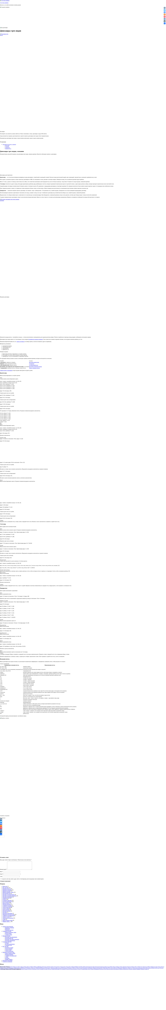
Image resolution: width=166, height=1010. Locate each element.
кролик (146, 966)
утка (105, 969)
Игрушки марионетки (7, 896)
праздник (121, 967)
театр (80, 969)
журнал (78, 966)
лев (157, 966)
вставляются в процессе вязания (35, 339)
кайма (112, 966)
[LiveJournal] (83, 832)
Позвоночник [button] (3, 559)
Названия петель (8, 148)
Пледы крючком (6, 909)
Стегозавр (7, 146)
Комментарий (3, 869)
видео (33, 966)
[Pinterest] (83, 828)
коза (122, 966)
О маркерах (31, 363)
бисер (19, 966)
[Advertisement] (83, 17)
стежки (59, 969)
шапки (135, 969)
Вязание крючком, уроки (8, 892)
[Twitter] (83, 822)
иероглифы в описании (88, 966)
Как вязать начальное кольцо (35, 366)
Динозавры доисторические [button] (6, 175)
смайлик (43, 969)
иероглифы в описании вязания (99, 966)
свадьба (23, 969)
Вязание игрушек (6, 891)
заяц (82, 966)
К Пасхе (4, 899)
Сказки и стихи (6, 916)
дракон (62, 966)
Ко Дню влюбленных (7, 901)
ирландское (107, 966)
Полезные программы (7, 913)
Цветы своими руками (8, 920)
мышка (44, 967)
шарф (140, 969)
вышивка (40, 966)
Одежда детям (6, 908)
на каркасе (48, 967)
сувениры (63, 969)
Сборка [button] (1, 520)
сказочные (34, 969)
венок (29, 966)
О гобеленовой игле (33, 365)
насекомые (54, 967)
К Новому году (6, 898)
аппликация (10, 966)
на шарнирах (65, 967)
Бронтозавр (7, 145)
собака (47, 969)
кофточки (141, 966)
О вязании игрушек (7, 905)
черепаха (131, 969)
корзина (130, 966)
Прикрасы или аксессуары (8, 914)
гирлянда (45, 966)
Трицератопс (7, 147)
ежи (68, 966)
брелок (23, 966)
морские (34, 967)
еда (65, 966)
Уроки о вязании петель (34, 368)
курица (154, 966)
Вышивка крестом (7, 888)
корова (133, 966)
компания (125, 966)
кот (136, 966)
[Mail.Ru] (83, 830)
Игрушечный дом (6, 893)
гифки (49, 966)
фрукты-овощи (110, 969)
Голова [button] (1, 545)
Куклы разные (6, 902)
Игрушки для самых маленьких (10, 895)
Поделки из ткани (7, 911)
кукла (150, 966)
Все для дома (5, 887)
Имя (1, 871)
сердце (30, 969)
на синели (59, 967)
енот (70, 966)
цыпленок (126, 969)
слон (39, 969)
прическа (131, 967)
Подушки (5, 912)
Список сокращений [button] (4, 663)
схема (72, 969)
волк (36, 966)
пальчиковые (86, 967)
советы (54, 969)
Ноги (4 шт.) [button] (2, 572)
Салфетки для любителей (8, 915)
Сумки (4, 919)
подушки (111, 967)
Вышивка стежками (7, 889)
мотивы (39, 967)
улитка (102, 969)
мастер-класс (18, 967)
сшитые (76, 969)
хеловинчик (117, 969)
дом (59, 966)
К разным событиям (7, 900)
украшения (97, 969)
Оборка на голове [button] (4, 600)
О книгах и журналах (7, 906)
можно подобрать (20, 341)
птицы (154, 967)
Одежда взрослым (7, 907)
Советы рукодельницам (8, 918)
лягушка (7, 967)
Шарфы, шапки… (6, 921)
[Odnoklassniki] (83, 826)
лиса (160, 966)
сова (50, 969)
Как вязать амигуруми (34, 362)
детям (56, 966)
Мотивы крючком (6, 904)
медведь (24, 967)
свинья (27, 969)
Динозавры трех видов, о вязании (9, 144)
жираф (74, 966)
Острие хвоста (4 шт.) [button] (5, 569)
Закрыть (8, 966)
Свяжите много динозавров (6, 370)
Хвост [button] (1, 480)
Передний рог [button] (3, 625)
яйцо (147, 969)
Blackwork (5, 886)
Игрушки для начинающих (9, 894)
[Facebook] (83, 824)
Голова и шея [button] (3, 437)
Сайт (1, 876)
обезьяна (70, 967)
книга (119, 966)
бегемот (16, 966)
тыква (92, 969)
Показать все (3, 966)
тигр (89, 969)
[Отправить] (83, 834)
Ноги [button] (1, 424)
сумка (68, 969)
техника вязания (85, 969)
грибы (52, 966)
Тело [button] (1, 377)
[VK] (83, 820)
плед (102, 967)
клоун (115, 966)
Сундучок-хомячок (4, 2)
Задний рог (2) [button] (3, 632)
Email (1, 874)
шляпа (144, 969)
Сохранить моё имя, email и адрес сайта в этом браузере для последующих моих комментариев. (23, 878)
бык (26, 966)
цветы (122, 969)
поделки (106, 967)
